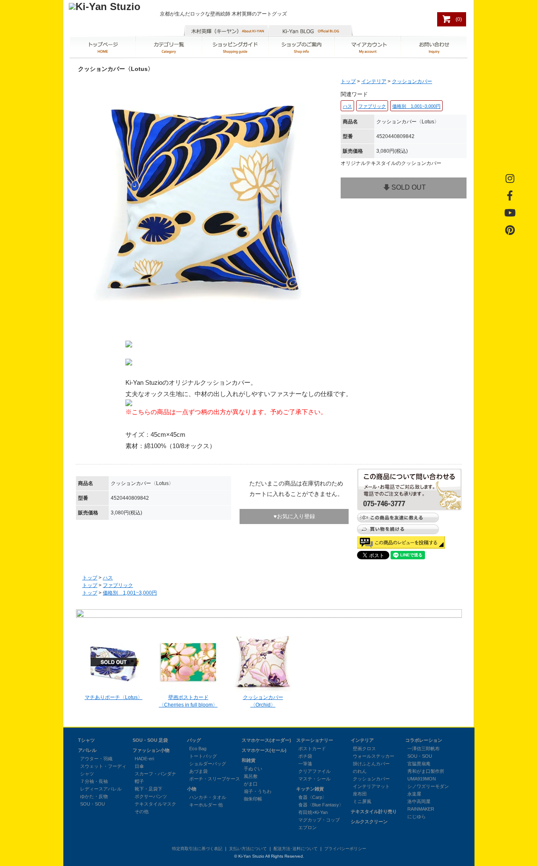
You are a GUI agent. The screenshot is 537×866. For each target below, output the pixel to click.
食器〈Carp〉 (312, 797)
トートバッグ (203, 756)
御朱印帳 (253, 798)
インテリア (373, 81)
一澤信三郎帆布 (423, 748)
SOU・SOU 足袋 (150, 740)
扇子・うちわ (257, 791)
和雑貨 (248, 760)
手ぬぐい (253, 768)
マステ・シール (314, 778)
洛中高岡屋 (418, 801)
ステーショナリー (314, 740)
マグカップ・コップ (319, 819)
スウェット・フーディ (103, 766)
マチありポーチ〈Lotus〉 (114, 697)
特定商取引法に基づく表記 (197, 848)
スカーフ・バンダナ (155, 773)
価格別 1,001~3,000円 (130, 593)
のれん (360, 771)
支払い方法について (248, 848)
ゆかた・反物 (94, 796)
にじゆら (416, 816)
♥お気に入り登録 (294, 516)
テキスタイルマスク (155, 803)
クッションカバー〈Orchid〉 (263, 701)
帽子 (139, 781)
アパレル (87, 750)
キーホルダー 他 (206, 804)
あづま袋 (198, 771)
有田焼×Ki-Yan (313, 812)
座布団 (360, 793)
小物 (191, 788)
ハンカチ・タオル (207, 797)
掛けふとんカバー (371, 763)
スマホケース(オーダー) (266, 740)
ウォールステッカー (373, 756)
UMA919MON (421, 778)
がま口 (251, 783)
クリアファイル (314, 771)
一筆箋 (305, 763)
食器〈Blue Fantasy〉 (321, 804)
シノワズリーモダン (428, 786)
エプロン (307, 827)
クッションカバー (412, 81)
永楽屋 (414, 793)
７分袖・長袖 (94, 781)
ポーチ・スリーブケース (214, 778)
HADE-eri (144, 758)
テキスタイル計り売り (374, 811)
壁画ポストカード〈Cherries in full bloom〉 (188, 701)
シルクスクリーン (369, 821)
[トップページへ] (105, 6)
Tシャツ (86, 740)
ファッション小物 (151, 750)
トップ (348, 81)
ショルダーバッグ (207, 763)
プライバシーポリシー (345, 848)
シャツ (87, 773)
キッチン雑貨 (310, 788)
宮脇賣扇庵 (418, 763)
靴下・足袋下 (148, 788)
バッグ (194, 740)
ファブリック (118, 585)
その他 (142, 811)
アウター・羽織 (96, 758)
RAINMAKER (420, 808)
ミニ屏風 (362, 801)
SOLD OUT (408, 187)
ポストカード (312, 748)
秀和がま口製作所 (425, 771)
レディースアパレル (101, 788)
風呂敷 (251, 776)
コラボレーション (423, 740)
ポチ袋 (305, 756)
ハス (108, 578)
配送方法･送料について (296, 848)
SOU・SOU (92, 803)
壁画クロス (364, 748)
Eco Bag (197, 748)
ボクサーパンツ (151, 796)
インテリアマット (371, 786)
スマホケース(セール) (264, 750)
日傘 (139, 766)
